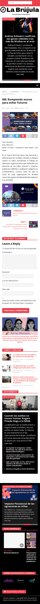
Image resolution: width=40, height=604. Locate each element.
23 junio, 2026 (18, 385)
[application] (20, 193)
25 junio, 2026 (18, 370)
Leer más (20, 74)
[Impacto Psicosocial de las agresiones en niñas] (20, 492)
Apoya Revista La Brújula (15, 592)
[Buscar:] (20, 2)
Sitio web (6, 289)
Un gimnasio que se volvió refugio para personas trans (24, 367)
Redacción (20, 108)
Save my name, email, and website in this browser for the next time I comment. (19, 301)
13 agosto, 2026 (18, 359)
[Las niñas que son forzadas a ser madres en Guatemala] (6, 357)
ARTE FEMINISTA (10, 392)
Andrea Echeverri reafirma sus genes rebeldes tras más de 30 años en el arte (20, 39)
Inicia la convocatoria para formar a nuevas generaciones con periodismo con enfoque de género (25, 379)
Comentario (7, 252)
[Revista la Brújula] (20, 10)
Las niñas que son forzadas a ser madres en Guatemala (24, 356)
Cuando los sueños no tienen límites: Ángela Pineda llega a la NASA (17, 418)
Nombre (5, 272)
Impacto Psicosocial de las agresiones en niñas (19, 505)
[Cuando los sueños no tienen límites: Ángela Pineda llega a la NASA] (20, 403)
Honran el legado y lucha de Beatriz (20, 469)
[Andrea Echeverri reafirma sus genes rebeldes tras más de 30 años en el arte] (20, 25)
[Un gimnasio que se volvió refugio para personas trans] (6, 368)
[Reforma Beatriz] (14, 540)
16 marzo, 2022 (9, 108)
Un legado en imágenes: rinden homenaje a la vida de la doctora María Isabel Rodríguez (19, 450)
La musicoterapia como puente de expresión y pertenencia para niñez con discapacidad (20, 457)
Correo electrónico (10, 280)
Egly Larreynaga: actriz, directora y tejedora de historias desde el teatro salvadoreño (20, 464)
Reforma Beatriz (11, 553)
